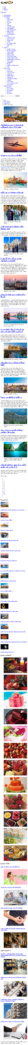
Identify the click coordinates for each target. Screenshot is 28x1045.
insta (5, 8)
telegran (6, 9)
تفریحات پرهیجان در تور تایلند (12, 192)
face (5, 6)
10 (4, 494)
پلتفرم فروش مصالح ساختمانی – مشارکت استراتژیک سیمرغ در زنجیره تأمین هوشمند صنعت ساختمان (13, 955)
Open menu (3, 12)
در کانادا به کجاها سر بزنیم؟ (11, 397)
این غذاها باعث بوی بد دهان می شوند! (10, 866)
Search (17, 95)
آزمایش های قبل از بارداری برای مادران (11, 887)
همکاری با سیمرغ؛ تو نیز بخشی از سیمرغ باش (12, 1021)
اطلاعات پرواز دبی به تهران (11, 155)
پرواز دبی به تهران (5, 167)
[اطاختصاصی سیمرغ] (14, 665)
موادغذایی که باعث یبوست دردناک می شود (12, 908)
